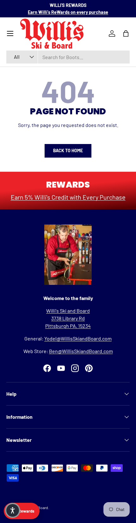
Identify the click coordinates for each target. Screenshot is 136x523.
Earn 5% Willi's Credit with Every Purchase (68, 197)
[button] (12, 510)
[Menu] (10, 33)
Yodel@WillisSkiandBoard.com (78, 338)
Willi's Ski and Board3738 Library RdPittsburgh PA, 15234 (68, 318)
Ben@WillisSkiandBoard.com (81, 351)
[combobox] (68, 57)
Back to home (68, 150)
